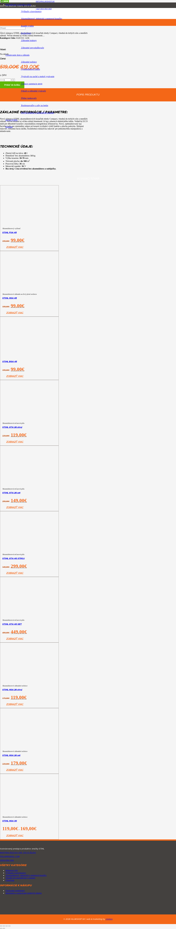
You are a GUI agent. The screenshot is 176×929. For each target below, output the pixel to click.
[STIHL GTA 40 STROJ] (29, 571)
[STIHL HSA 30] (28, 799)
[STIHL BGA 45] (29, 381)
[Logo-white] (29, 845)
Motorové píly (12, 870)
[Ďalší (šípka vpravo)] (4, 928)
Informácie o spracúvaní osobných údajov (24, 893)
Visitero (109, 919)
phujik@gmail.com (10, 857)
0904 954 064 (7, 860)
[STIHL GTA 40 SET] (29, 644)
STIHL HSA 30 (9, 821)
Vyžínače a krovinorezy (16, 873)
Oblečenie (10, 880)
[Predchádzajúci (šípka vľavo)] (1, 928)
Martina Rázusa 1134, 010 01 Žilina (18, 853)
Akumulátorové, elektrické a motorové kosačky (26, 875)
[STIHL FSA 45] (29, 315)
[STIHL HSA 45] (29, 296)
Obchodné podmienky (15, 890)
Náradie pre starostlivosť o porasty (20, 878)
